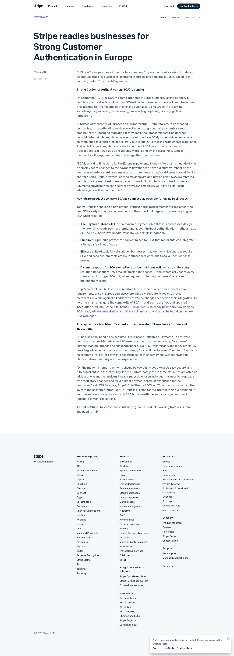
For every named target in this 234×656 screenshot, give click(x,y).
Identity (81, 515)
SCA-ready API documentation (97, 311)
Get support (169, 553)
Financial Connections (88, 510)
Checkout (82, 483)
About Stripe (192, 17)
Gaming (124, 528)
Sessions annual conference (178, 479)
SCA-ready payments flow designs (170, 307)
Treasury (82, 573)
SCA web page (86, 316)
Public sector (127, 555)
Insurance (125, 537)
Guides (166, 461)
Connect (81, 492)
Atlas (79, 466)
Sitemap (167, 501)
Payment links (84, 537)
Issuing (80, 524)
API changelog (127, 611)
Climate (81, 488)
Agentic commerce (130, 470)
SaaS (122, 515)
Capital (80, 479)
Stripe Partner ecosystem (134, 580)
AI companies (127, 519)
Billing (80, 474)
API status (125, 606)
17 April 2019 (40, 71)
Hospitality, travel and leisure (135, 533)
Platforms (125, 510)
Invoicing (81, 519)
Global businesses (130, 492)
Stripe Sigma (84, 559)
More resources (171, 510)
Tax (79, 564)
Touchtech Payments (112, 81)
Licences (168, 496)
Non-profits (126, 546)
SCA (111, 97)
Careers (167, 527)
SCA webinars (134, 311)
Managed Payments (88, 533)
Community (169, 474)
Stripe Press (169, 536)
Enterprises (126, 461)
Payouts (81, 546)
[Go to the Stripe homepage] (37, 456)
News (163, 17)
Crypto (80, 497)
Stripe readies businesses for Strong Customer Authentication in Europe (91, 46)
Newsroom (41, 17)
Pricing (123, 5)
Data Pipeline (84, 501)
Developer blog (128, 624)
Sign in (168, 5)
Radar (80, 550)
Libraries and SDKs (130, 615)
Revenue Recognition (88, 555)
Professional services (131, 550)
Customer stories (172, 466)
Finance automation (130, 488)
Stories (175, 17)
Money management (131, 506)
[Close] (227, 639)
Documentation (128, 598)
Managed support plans (175, 557)
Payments (82, 541)
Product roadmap (172, 522)
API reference (127, 602)
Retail (123, 559)
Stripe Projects (128, 620)
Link (79, 528)
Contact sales (188, 5)
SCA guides (137, 307)
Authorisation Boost (88, 470)
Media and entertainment (133, 541)
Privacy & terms (171, 483)
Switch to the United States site (171, 648)
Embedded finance (130, 483)
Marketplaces (127, 501)
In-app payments (129, 497)
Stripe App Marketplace (133, 576)
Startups (124, 466)
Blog (165, 470)
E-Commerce (127, 479)
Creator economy (129, 524)
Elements (82, 506)
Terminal (81, 568)
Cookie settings (171, 505)
